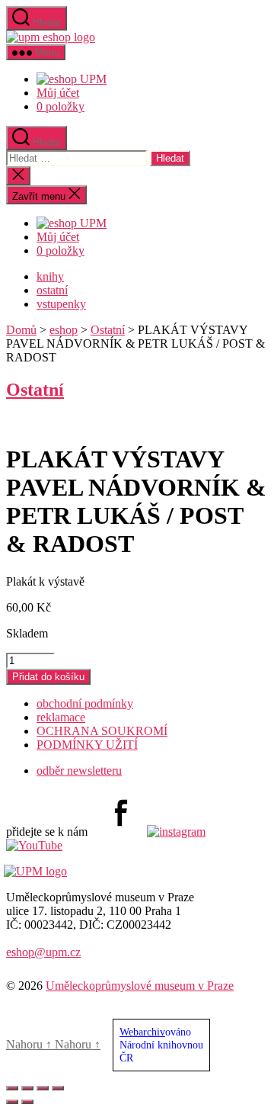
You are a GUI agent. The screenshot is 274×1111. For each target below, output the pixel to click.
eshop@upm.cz (43, 952)
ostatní (52, 290)
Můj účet (58, 92)
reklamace (61, 717)
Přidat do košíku (48, 676)
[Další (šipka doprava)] (27, 1102)
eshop (63, 329)
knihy (50, 276)
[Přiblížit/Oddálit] (12, 1088)
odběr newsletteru (79, 770)
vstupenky (61, 303)
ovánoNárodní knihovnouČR (161, 1045)
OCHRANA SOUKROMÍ (102, 730)
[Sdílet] (43, 1088)
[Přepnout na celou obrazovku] (27, 1088)
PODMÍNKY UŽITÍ (87, 744)
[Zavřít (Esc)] (58, 1088)
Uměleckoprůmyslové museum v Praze (140, 985)
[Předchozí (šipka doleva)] (12, 1102)
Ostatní (108, 329)
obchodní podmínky (85, 703)
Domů (21, 329)
